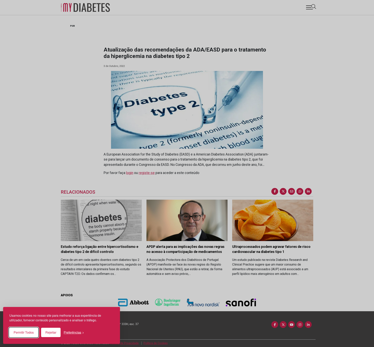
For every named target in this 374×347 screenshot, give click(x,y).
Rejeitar (50, 332)
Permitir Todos (24, 332)
